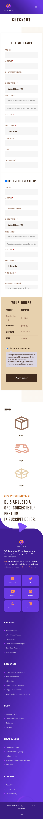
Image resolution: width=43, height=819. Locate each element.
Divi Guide (10, 681)
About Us (9, 785)
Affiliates (9, 765)
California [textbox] (12, 131)
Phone (7, 149)
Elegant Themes (28, 567)
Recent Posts (11, 714)
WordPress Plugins (13, 635)
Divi (5, 561)
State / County (10, 126)
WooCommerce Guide (15, 685)
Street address (10, 96)
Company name (13, 72)
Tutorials (9, 723)
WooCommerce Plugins (15, 644)
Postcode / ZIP (10, 138)
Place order (21, 377)
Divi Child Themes (13, 648)
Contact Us (10, 789)
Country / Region (11, 83)
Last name (9, 61)
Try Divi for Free (12, 677)
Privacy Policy (11, 794)
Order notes (13, 283)
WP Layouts (11, 652)
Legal (21, 814)
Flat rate (25, 331)
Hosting (9, 727)
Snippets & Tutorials (14, 690)
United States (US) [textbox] (15, 89)
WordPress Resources (15, 719)
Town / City (9, 114)
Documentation (12, 747)
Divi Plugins (10, 639)
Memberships (11, 630)
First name (9, 50)
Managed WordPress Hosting (18, 760)
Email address (10, 160)
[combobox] (21, 89)
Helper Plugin (11, 756)
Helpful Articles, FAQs (15, 752)
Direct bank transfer (19, 348)
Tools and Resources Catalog (18, 694)
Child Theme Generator (15, 672)
